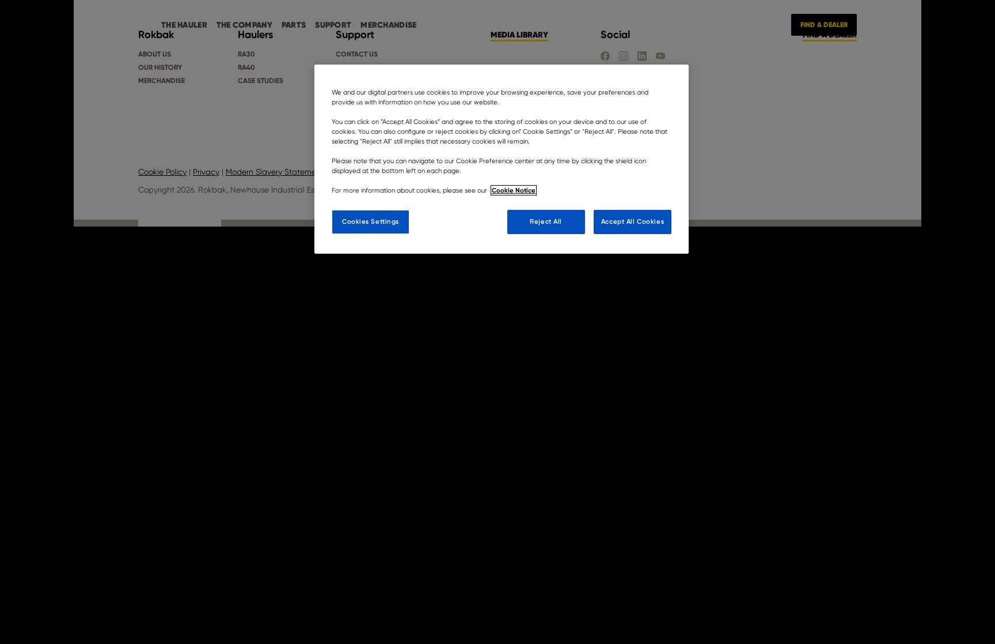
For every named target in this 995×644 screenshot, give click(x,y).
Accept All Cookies (632, 221)
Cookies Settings (370, 221)
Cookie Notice (514, 190)
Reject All (546, 221)
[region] (501, 159)
